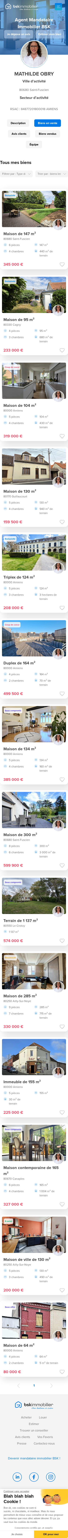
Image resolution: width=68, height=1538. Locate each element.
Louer (43, 1417)
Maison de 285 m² (20, 996)
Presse (21, 1443)
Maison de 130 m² (19, 491)
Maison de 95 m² (18, 320)
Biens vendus (47, 134)
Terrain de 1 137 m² (20, 921)
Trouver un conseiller (34, 1430)
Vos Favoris (45, 1437)
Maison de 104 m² (19, 405)
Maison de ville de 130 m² (26, 1259)
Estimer (34, 1424)
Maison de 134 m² (19, 749)
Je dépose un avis (18, 34)
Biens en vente (47, 123)
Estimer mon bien (49, 34)
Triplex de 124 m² (19, 577)
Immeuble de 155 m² (22, 1082)
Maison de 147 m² (19, 234)
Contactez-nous (44, 1443)
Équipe (34, 144)
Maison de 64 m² (18, 1345)
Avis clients (19, 134)
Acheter (26, 1417)
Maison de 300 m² (20, 835)
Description (18, 123)
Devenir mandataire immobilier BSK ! (34, 1458)
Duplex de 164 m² (19, 663)
